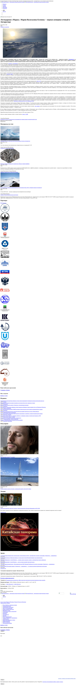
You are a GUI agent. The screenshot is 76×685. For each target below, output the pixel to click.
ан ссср (7, 148)
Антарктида (2, 148)
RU (3, 11)
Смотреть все (3, 512)
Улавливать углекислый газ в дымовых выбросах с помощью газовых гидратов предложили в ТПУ (20, 415)
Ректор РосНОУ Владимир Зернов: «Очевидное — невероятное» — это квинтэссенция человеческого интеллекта (23, 566)
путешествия (11, 148)
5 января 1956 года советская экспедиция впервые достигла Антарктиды (15, 141)
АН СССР (39, 81)
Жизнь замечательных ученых (9, 619)
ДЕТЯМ (3, 395)
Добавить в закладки (4, 26)
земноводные (7, 172)
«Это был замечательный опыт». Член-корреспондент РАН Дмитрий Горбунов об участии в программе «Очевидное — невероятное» (27, 564)
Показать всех (3, 202)
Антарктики (15, 63)
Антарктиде (71, 59)
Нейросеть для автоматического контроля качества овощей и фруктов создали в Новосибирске (19, 411)
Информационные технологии (9, 412)
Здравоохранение (6, 418)
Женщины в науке (6, 610)
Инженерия (5, 416)
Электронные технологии (8, 607)
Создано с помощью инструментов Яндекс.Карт (67, 678)
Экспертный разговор (7, 623)
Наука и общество (14, 418)
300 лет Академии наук (7, 608)
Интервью (12, 601)
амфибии (2, 172)
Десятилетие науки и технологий (9, 611)
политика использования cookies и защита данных (53, 681)
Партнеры (24, 601)
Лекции (16, 601)
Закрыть (2, 631)
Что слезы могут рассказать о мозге (7, 456)
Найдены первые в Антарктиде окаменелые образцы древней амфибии (14, 163)
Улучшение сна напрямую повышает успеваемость (10, 417)
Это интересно (6, 614)
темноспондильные (14, 172)
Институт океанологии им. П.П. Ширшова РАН (24, 101)
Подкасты (20, 601)
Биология (5, 406)
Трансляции (5, 612)
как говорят (37, 106)
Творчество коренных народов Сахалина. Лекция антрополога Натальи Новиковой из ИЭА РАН (20, 508)
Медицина (5, 404)
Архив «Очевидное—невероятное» (10, 617)
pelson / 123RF (25, 114)
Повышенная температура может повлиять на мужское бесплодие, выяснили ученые (17, 402)
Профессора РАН (6, 621)
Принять (2, 683)
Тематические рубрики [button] (5, 603)
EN (5, 11)
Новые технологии (7, 408)
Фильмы (4, 615)
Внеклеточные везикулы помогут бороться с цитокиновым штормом (14, 405)
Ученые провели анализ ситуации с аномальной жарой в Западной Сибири (15, 488)
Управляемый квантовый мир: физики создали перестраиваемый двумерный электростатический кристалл (22, 400)
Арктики (10, 63)
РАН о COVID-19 (6, 622)
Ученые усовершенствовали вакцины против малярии (11, 420)
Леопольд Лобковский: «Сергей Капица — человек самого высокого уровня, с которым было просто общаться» (23, 559)
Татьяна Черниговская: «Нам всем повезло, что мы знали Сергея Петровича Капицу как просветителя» (21, 557)
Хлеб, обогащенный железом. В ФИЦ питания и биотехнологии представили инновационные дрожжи (21, 409)
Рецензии (5, 613)
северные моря (10, 73)
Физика (4, 401)
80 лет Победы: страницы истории (10, 605)
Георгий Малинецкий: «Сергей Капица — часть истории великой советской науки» (17, 562)
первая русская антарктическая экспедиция (9, 194)
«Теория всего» (6, 618)
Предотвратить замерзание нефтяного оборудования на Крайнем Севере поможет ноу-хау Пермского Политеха (23, 407)
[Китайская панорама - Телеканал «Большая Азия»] (19, 550)
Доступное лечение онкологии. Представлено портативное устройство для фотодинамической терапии (21, 413)
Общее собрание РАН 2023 (8, 609)
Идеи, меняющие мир (7, 616)
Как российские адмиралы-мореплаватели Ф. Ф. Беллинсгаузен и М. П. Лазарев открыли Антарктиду (21, 187)
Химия (13, 416)
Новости (8, 601)
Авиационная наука (7, 606)
